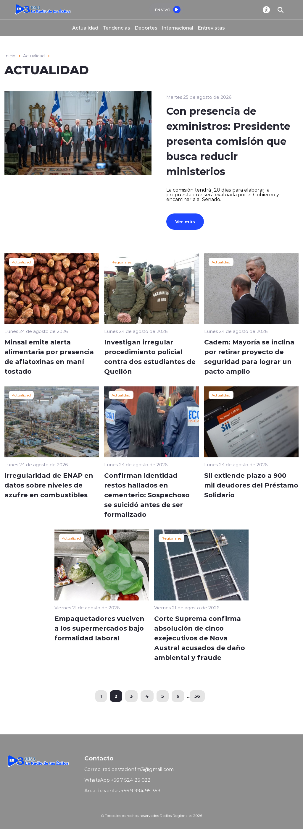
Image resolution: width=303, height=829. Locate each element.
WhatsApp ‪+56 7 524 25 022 (117, 780)
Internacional (177, 28)
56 (197, 696)
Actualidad (85, 28)
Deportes (146, 28)
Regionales (121, 262)
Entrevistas (211, 28)
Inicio (9, 56)
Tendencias (116, 28)
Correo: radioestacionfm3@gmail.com (129, 769)
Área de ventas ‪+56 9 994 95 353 (122, 790)
